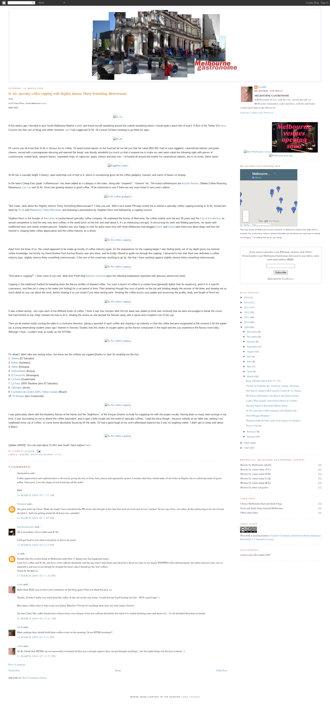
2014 (247, 302)
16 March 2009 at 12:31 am (36, 618)
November (252, 336)
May (249, 366)
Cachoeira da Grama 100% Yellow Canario (34, 391)
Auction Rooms (190, 183)
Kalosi (14, 362)
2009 (247, 327)
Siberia (15, 358)
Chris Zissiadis (190, 697)
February (252, 431)
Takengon (16, 387)
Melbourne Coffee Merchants (46, 209)
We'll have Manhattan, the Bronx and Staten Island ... (273, 395)
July (249, 356)
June (249, 361)
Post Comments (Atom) (34, 677)
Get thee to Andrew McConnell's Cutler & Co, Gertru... (274, 390)
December (252, 331)
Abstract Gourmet (96, 275)
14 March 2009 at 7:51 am (35, 495)
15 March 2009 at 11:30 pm (36, 575)
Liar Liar (26, 187)
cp (18, 553)
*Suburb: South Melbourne (36, 455)
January (251, 436)
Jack (67, 129)
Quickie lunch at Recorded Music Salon (266, 405)
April (250, 371)
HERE (308, 252)
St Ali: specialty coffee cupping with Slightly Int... (272, 410)
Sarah (171, 226)
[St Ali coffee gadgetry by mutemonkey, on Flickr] (117, 196)
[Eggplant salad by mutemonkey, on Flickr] (117, 165)
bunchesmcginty (25, 526)
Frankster (22, 503)
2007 (247, 447)
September (252, 346)
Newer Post (14, 670)
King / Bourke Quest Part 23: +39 (263, 380)
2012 (247, 312)
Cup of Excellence (210, 218)
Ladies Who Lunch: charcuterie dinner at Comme (271, 400)
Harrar (14, 366)
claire (20, 584)
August (251, 351)
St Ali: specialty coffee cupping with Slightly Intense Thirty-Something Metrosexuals (67, 93)
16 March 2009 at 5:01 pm (35, 637)
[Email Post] (38, 451)
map (44, 103)
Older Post (221, 670)
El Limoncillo (18, 375)
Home (118, 670)
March (250, 376)
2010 (247, 322)
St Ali (21, 209)
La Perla (15, 379)
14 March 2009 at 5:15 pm (35, 545)
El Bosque (18, 396)
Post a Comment (16, 664)
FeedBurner (288, 278)
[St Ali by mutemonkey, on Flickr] (117, 116)
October (251, 341)
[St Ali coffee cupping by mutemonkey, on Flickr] (118, 240)
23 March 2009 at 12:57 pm (36, 656)
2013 (247, 307)
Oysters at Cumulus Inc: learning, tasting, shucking (272, 385)
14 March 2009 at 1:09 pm (35, 518)
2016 (247, 297)
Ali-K (20, 627)
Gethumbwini (18, 371)
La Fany (15, 383)
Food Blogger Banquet (258, 415)
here (223, 125)
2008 (247, 443)
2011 (247, 317)
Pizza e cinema (253, 425)
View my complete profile (256, 113)
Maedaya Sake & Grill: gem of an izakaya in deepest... (274, 420)
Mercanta (49, 218)
